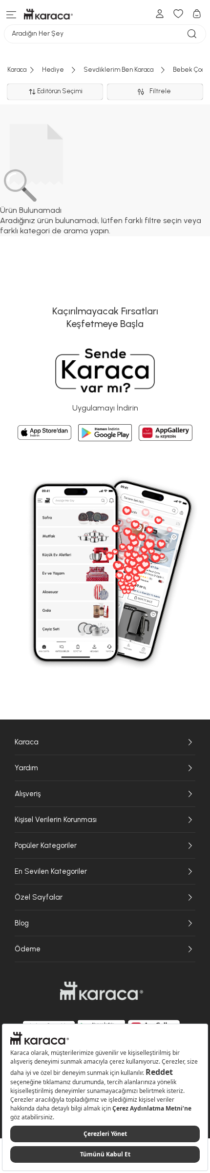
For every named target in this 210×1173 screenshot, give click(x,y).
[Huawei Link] (165, 433)
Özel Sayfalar (39, 897)
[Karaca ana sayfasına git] (101, 991)
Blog (22, 923)
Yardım (26, 767)
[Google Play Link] (105, 433)
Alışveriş (28, 793)
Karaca (27, 742)
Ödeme (28, 949)
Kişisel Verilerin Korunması (56, 819)
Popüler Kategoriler (46, 845)
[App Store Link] (44, 432)
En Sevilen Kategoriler (51, 871)
